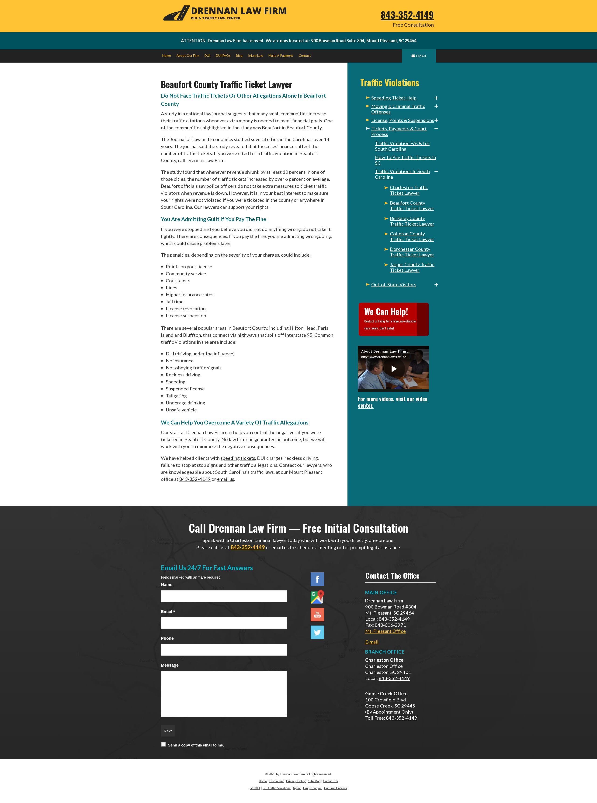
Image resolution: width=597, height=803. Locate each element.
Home (166, 55)
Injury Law (255, 55)
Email (168, 611)
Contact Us (330, 781)
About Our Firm (188, 55)
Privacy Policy (296, 781)
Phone (167, 638)
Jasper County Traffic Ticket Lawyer (412, 267)
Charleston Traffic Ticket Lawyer (409, 190)
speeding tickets (238, 458)
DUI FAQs (223, 55)
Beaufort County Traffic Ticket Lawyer (412, 205)
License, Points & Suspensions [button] (402, 120)
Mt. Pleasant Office (385, 631)
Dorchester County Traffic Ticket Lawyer (412, 251)
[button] (436, 97)
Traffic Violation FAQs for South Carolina (402, 146)
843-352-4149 (407, 15)
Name (166, 584)
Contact (305, 55)
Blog (239, 55)
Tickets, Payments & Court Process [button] (399, 131)
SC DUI (255, 788)
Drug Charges (312, 788)
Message (170, 665)
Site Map (314, 781)
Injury (297, 788)
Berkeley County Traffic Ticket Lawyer (412, 220)
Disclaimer (276, 781)
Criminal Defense (335, 788)
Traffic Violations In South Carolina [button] (402, 174)
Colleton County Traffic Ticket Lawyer (412, 236)
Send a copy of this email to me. (196, 745)
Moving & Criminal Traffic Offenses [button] (398, 108)
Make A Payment (280, 55)
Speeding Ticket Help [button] (394, 97)
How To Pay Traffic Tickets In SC (405, 160)
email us (225, 479)
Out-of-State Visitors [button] (393, 284)
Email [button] (421, 56)
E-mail (371, 641)
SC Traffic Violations (277, 788)
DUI (207, 55)
